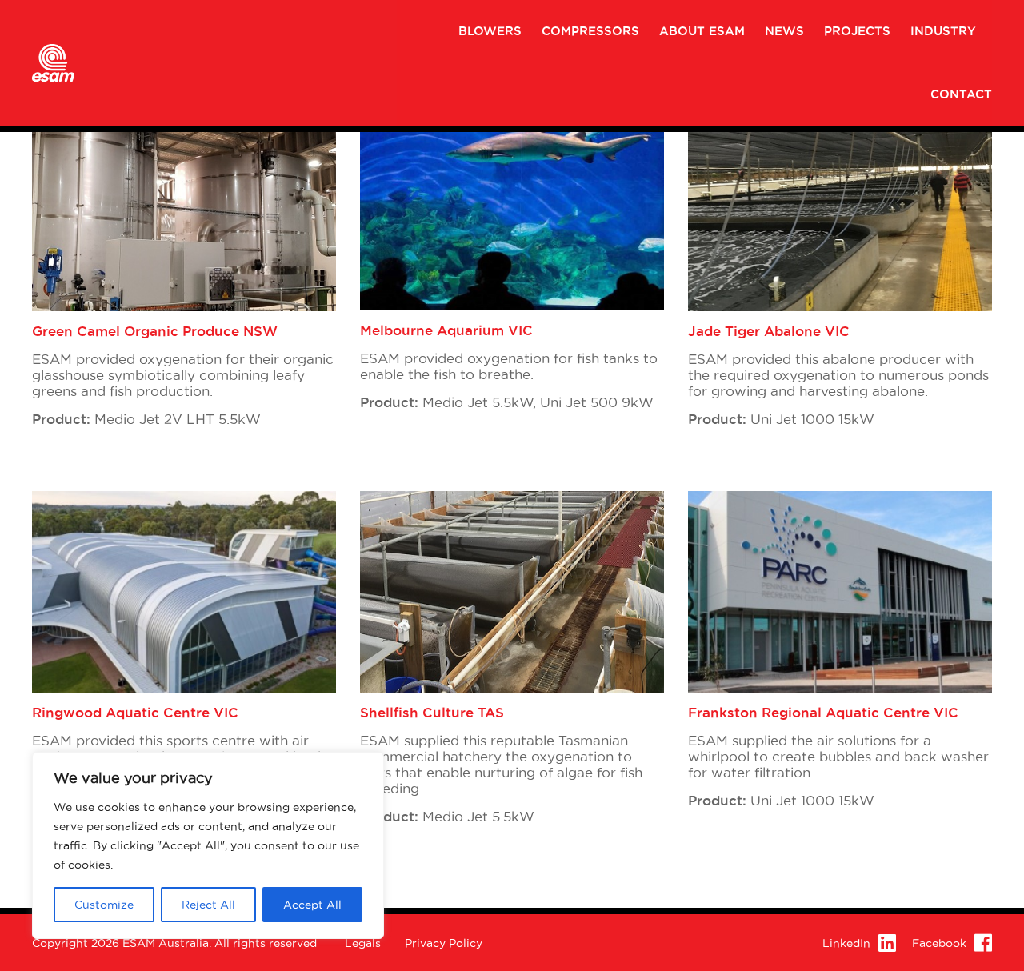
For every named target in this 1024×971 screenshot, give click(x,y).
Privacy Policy (443, 943)
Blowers (490, 31)
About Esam (702, 31)
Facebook (939, 943)
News (784, 31)
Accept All (312, 904)
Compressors (590, 31)
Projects (857, 31)
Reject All (208, 904)
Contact (961, 94)
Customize (104, 904)
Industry (943, 31)
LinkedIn (846, 943)
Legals (363, 943)
